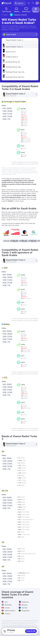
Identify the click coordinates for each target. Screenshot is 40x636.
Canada (7, 608)
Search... (21, 3)
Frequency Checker (15, 15)
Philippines (25, 602)
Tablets (16, 11)
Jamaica (7, 613)
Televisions (26, 11)
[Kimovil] (6, 3)
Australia (24, 608)
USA (5, 602)
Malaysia (24, 605)
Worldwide (7, 605)
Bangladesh (25, 610)
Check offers (9, 241)
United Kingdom (9, 610)
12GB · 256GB (7, 111)
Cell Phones (6, 11)
